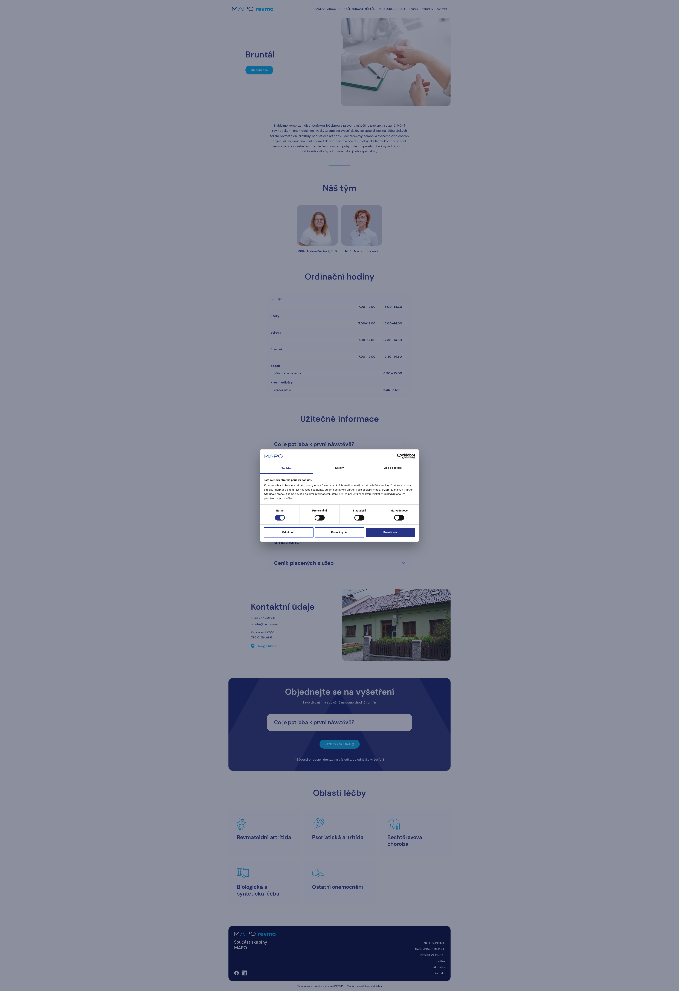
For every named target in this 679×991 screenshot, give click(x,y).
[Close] (379, 466)
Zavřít (340, 515)
